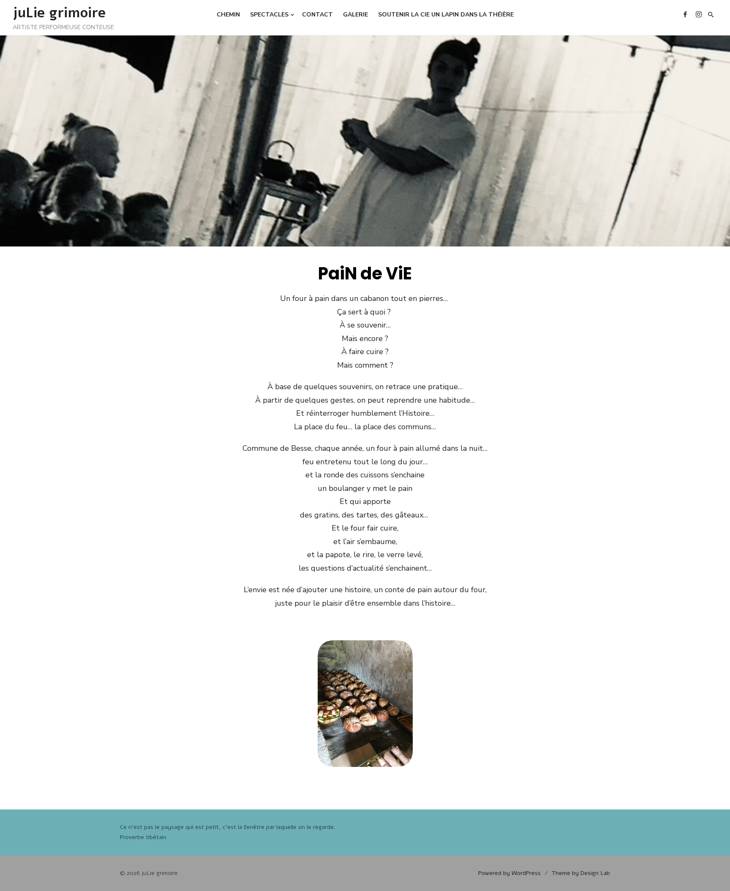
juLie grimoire (59, 13)
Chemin (228, 15)
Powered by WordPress (509, 873)
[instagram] (699, 14)
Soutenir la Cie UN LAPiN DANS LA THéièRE (446, 15)
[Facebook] (685, 14)
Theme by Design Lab (581, 873)
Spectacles (269, 15)
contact (317, 15)
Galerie (355, 15)
